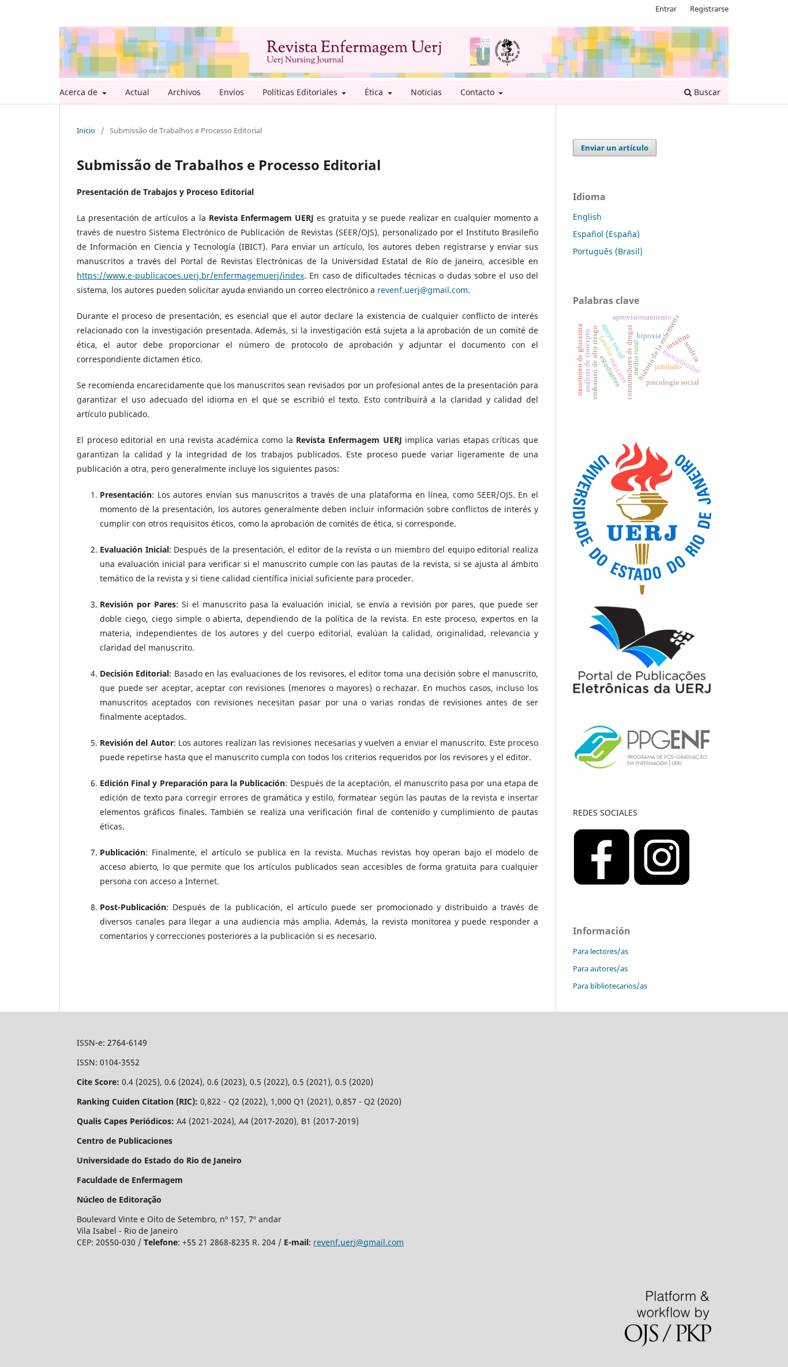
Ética (375, 92)
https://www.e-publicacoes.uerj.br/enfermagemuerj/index (190, 275)
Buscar (706, 92)
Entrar (666, 8)
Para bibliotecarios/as (610, 986)
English (587, 216)
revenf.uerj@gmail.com (358, 1242)
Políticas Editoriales (301, 92)
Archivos (184, 92)
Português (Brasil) (608, 251)
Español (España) (606, 233)
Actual (137, 92)
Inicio (86, 130)
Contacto (478, 92)
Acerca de (79, 92)
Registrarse (709, 8)
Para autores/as (600, 968)
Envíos (231, 92)
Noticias (426, 92)
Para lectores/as (600, 951)
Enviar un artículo (614, 147)
